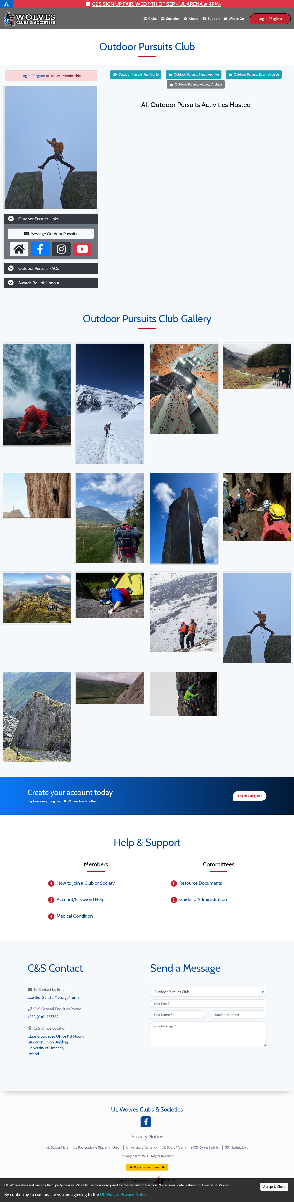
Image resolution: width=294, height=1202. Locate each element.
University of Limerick (141, 1147)
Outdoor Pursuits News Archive (196, 74)
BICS (205, 1147)
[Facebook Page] (40, 249)
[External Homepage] (19, 249)
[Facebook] (147, 1123)
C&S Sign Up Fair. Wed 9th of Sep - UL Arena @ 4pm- (156, 4)
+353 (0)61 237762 (43, 1017)
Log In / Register (270, 19)
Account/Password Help (80, 899)
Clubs (152, 19)
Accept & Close (274, 1187)
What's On (236, 19)
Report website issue (147, 1167)
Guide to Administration (203, 899)
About (193, 19)
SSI (236, 1147)
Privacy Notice (147, 1136)
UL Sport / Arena (174, 1147)
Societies (172, 19)
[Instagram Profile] (61, 249)
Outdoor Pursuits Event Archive (256, 74)
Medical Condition (75, 916)
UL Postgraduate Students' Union (97, 1147)
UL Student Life (57, 1147)
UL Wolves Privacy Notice (123, 1194)
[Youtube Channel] (82, 249)
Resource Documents (200, 883)
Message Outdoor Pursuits (53, 233)
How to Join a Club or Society (86, 883)
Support (214, 19)
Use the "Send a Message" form (53, 997)
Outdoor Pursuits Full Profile (138, 74)
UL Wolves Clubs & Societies (147, 1109)
